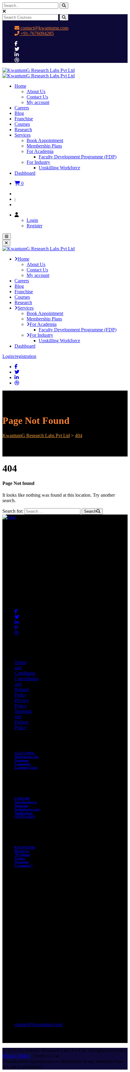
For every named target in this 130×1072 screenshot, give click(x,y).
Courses (22, 124)
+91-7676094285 (36, 33)
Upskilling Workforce (59, 167)
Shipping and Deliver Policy (23, 719)
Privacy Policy (22, 703)
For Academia (40, 151)
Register (22, 204)
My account (38, 102)
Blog (19, 113)
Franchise (24, 118)
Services (23, 135)
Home (20, 86)
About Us (36, 91)
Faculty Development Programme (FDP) (77, 156)
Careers (22, 107)
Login (20, 193)
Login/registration (19, 356)
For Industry (38, 162)
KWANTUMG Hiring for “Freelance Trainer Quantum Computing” (25, 856)
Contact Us (37, 96)
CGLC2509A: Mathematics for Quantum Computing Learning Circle (27, 760)
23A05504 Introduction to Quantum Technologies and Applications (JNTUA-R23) (27, 807)
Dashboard (25, 173)
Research (23, 129)
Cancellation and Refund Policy (26, 686)
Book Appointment (45, 140)
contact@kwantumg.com (43, 28)
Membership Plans (44, 145)
